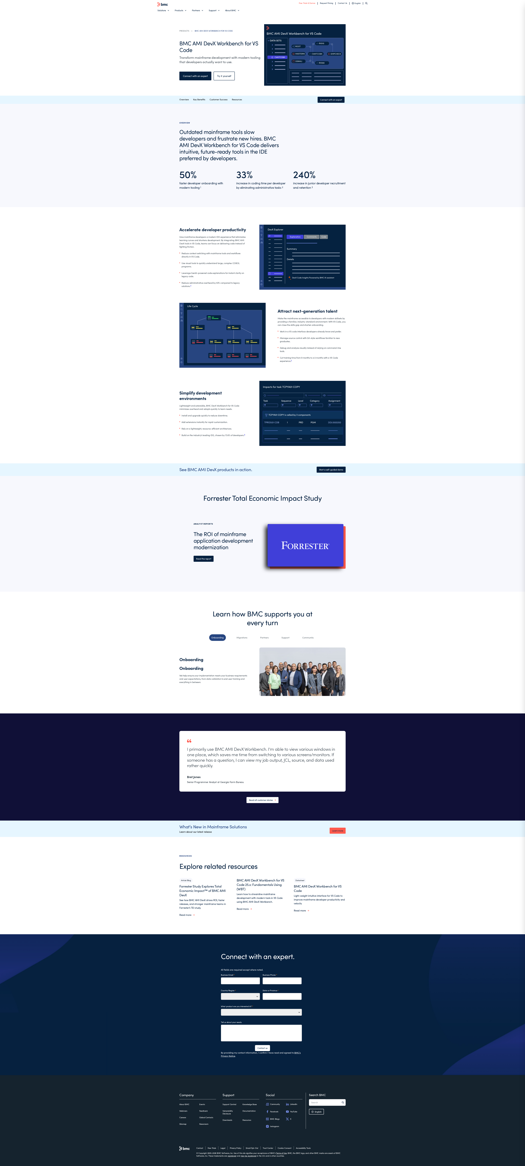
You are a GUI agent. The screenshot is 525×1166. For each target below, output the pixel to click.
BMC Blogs (274, 1119)
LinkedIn (293, 1104)
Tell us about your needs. (231, 1022)
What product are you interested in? (236, 1006)
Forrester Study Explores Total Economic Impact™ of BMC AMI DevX (202, 890)
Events (202, 1104)
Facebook (274, 1111)
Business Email (227, 975)
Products (179, 10)
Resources (237, 99)
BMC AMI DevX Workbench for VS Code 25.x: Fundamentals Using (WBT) (260, 884)
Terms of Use (281, 1153)
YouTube (293, 1111)
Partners (196, 10)
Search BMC (317, 1095)
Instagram (274, 1126)
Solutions (162, 10)
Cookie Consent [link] (284, 1148)
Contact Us (342, 3)
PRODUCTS (184, 31)
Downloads (227, 1120)
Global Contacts (206, 1117)
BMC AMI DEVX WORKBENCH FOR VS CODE (214, 31)
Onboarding (217, 637)
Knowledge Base (250, 1104)
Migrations (242, 637)
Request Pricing (326, 3)
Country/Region (227, 990)
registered (232, 1156)
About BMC (230, 10)
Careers (182, 1117)
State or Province (270, 990)
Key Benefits (199, 99)
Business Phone (269, 975)
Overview (184, 99)
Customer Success (219, 99)
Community (308, 637)
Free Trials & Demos (307, 3)
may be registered (248, 1156)
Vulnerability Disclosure (228, 1112)
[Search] (366, 3)
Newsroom (203, 1124)
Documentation (249, 1111)
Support (212, 10)
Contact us (262, 1048)
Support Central (229, 1104)
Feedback (203, 1111)
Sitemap (182, 1124)
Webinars (183, 1111)
